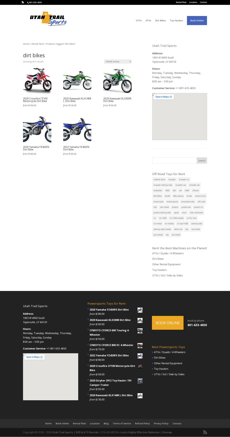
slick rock (178, 229)
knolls (167, 196)
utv (167, 234)
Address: (157, 53)
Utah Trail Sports (164, 46)
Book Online (197, 20)
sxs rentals (158, 234)
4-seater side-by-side (162, 185)
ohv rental (164, 207)
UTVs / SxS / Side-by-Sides (167, 275)
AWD (187, 190)
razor (184, 212)
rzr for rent (191, 218)
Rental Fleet (181, 2)
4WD (167, 190)
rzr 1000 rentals (177, 218)
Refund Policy (142, 423)
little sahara (178, 196)
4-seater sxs (180, 185)
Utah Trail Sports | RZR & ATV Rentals (75, 432)
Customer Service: (163, 88)
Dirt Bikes (160, 20)
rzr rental (157, 223)
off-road (201, 201)
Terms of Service (122, 423)
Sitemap (167, 432)
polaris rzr (198, 207)
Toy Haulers (176, 20)
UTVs (139, 20)
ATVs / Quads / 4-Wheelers (168, 253)
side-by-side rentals (162, 229)
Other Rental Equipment (166, 264)
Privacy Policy (161, 423)
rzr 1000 (162, 218)
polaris (175, 207)
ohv (155, 207)
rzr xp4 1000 (182, 223)
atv (180, 190)
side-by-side (196, 223)
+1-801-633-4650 (186, 88)
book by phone (197, 323)
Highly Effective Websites (144, 432)
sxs (186, 229)
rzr (154, 218)
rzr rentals (169, 223)
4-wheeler (157, 190)
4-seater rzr (184, 179)
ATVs (148, 20)
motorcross (200, 196)
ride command (196, 212)
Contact (203, 2)
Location (193, 2)
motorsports (172, 201)
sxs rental (195, 229)
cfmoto (195, 190)
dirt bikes (157, 196)
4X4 (174, 190)
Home (26, 43)
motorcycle (158, 201)
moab (189, 196)
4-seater (172, 179)
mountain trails (187, 201)
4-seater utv (194, 185)
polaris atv (186, 207)
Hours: (156, 68)
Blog (106, 423)
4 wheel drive (159, 179)
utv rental (176, 234)
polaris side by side (162, 212)
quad (176, 212)
